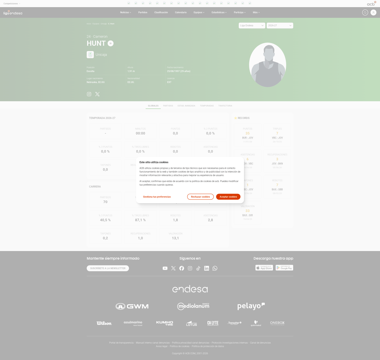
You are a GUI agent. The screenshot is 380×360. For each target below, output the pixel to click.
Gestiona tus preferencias (157, 196)
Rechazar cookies (200, 196)
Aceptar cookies (228, 196)
